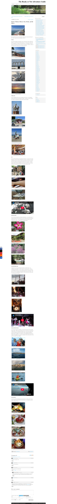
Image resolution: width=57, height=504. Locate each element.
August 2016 (37, 71)
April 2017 (37, 64)
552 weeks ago (15, 477)
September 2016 (38, 70)
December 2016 (38, 68)
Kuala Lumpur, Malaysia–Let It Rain (40, 32)
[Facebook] (1, 249)
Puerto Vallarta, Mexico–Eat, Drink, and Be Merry (22, 22)
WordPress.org (37, 101)
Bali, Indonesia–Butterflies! (39, 24)
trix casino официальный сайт (39, 38)
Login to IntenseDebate (21, 495)
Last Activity (18, 456)
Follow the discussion (33, 455)
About (17, 4)
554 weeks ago (15, 467)
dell (13, 477)
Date (14, 456)
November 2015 (38, 80)
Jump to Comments (30, 19)
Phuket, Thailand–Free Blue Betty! (40, 30)
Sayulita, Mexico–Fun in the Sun (29, 16)
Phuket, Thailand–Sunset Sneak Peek (40, 28)
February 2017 (37, 66)
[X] (1, 251)
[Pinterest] (1, 253)
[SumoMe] (1, 257)
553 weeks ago (20, 472)
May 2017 (37, 63)
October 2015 (37, 81)
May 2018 (37, 52)
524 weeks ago (16, 482)
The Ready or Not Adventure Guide (32, 1)
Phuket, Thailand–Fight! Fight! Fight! (40, 27)
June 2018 (37, 51)
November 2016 (38, 69)
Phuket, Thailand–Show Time (39, 29)
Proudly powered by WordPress (34, 503)
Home (13, 4)
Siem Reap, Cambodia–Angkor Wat (40, 33)
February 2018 (37, 55)
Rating (16, 456)
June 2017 (37, 62)
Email (19, 496)
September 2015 (38, 82)
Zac (13, 462)
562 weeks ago (16, 458)
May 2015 (37, 85)
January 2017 (37, 67)
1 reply (15, 470)
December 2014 (38, 88)
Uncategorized (18, 451)
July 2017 (37, 61)
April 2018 (37, 53)
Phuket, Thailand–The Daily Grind (40, 31)
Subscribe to (12, 499)
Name (12, 496)
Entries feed (37, 99)
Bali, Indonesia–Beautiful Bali (39, 23)
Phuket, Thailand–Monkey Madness (40, 26)
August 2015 (37, 83)
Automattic (44, 503)
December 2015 (38, 79)
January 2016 (37, 78)
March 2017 (37, 65)
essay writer (28, 484)
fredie (13, 458)
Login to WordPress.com (26, 495)
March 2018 (37, 54)
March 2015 (37, 87)
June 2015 (37, 84)
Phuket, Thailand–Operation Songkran (40, 25)
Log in (37, 98)
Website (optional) (28, 496)
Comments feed (38, 100)
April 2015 (37, 86)
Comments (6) (31, 451)
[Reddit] (1, 255)
